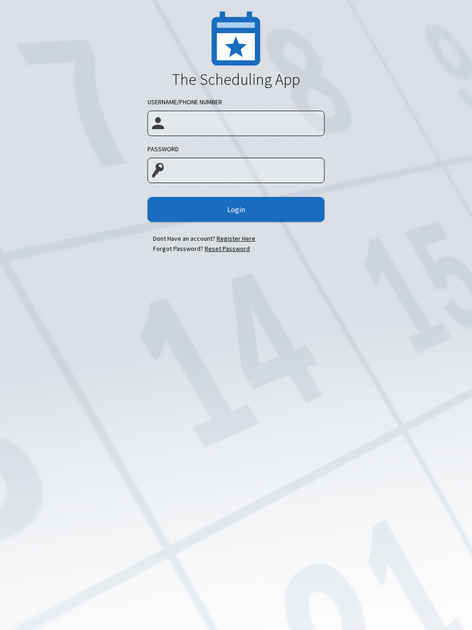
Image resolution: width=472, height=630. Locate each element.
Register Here (236, 238)
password (163, 149)
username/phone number (185, 102)
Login (236, 209)
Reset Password (227, 248)
